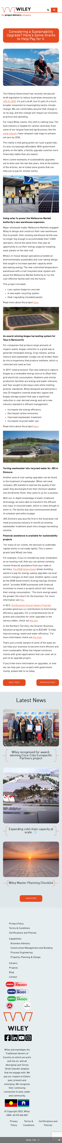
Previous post (47, 682)
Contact (13, 977)
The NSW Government (24, 569)
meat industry (10, 134)
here (36, 302)
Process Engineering (22, 953)
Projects (13, 968)
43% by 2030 (9, 101)
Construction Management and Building (32, 948)
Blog (11, 972)
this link (37, 637)
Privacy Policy (16, 924)
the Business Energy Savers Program (31, 605)
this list (33, 621)
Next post (14, 682)
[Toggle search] (48, 10)
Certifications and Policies (22, 933)
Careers (13, 963)
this (22, 600)
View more (31, 898)
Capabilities (15, 939)
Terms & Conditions (19, 928)
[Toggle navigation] (54, 10)
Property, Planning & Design (26, 957)
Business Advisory (20, 943)
